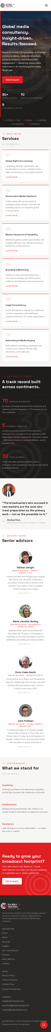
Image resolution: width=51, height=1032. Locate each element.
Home (4, 933)
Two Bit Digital (24, 1024)
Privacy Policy (8, 975)
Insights (5, 946)
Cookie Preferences (11, 989)
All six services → (11, 144)
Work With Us (8, 959)
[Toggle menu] (46, 5)
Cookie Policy (8, 984)
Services (6, 942)
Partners (6, 955)
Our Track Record (10, 950)
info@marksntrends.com (13, 1001)
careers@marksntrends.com (14, 1010)
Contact (5, 963)
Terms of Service (10, 980)
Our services (34, 80)
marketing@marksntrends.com (15, 1005)
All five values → (11, 774)
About (4, 937)
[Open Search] (44, 1025)
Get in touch (12, 79)
